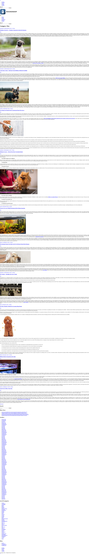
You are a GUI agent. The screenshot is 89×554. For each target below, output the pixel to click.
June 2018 (3, 486)
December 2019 (4, 471)
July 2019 (3, 475)
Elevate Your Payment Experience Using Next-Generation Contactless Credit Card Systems (15, 414)
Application (3, 503)
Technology (3, 19)
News (3, 524)
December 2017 (4, 491)
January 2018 (4, 490)
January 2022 (4, 450)
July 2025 (3, 421)
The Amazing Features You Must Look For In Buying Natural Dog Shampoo (14, 244)
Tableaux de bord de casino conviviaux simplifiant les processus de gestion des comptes (14, 413)
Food (2, 513)
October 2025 (4, 420)
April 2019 (3, 478)
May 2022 (3, 447)
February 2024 (4, 430)
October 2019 (4, 473)
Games (3, 18)
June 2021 (3, 456)
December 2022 (4, 441)
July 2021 (3, 455)
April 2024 (3, 428)
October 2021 (4, 453)
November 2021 (4, 452)
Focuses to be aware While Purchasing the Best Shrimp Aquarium (12, 208)
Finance (3, 21)
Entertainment (4, 510)
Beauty (3, 505)
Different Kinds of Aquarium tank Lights (8, 356)
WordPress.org (4, 545)
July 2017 (3, 495)
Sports (3, 531)
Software (3, 530)
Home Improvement (5, 518)
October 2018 (4, 483)
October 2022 (4, 443)
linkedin (3, 547)
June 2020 (3, 466)
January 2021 (4, 460)
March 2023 (3, 439)
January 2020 (4, 470)
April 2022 (3, 448)
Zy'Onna (13, 28)
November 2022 (4, 442)
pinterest (3, 5)
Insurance (3, 520)
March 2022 (3, 449)
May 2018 (3, 487)
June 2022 (3, 446)
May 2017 (3, 497)
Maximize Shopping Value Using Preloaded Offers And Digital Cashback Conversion (14, 415)
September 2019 (4, 474)
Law (2, 522)
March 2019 (3, 479)
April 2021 (3, 458)
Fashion (3, 511)
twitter (3, 3)
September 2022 (4, 444)
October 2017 (4, 493)
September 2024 (4, 424)
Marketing (3, 523)
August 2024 (4, 425)
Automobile (3, 504)
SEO (2, 527)
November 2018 (4, 482)
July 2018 (3, 485)
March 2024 (3, 429)
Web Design (3, 534)
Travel (3, 532)
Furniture (3, 514)
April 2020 (3, 468)
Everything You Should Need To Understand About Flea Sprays (12, 110)
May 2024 (3, 427)
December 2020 (4, 461)
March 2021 (3, 459)
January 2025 (4, 422)
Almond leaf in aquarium (39, 236)
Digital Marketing (4, 508)
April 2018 (3, 488)
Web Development (4, 535)
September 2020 (4, 464)
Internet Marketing (4, 521)
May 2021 (3, 457)
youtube (3, 4)
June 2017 (3, 496)
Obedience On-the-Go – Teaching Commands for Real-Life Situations (13, 30)
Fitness (3, 512)
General (3, 516)
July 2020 (3, 465)
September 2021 (4, 454)
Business (3, 20)
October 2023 (4, 433)
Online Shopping (4, 525)
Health (3, 17)
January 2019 (4, 480)
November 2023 (4, 432)
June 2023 (3, 436)
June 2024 (3, 426)
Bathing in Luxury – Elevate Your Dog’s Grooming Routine (11, 151)
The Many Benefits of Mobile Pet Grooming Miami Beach (11, 306)
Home (3, 517)
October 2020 (4, 463)
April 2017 (3, 498)
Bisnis (3, 506)
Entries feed (3, 543)
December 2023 (4, 431)
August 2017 (4, 494)
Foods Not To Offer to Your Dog (6, 388)
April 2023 (3, 438)
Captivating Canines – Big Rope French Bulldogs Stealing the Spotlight (13, 70)
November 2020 (4, 462)
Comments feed (4, 544)
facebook (3, 2)
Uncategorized (4, 533)
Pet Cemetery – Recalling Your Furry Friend (8, 274)
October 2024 (4, 423)
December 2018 (4, 481)
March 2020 (3, 469)
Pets (0, 72)
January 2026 (4, 419)
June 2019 (3, 476)
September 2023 (4, 434)
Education (3, 509)
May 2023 (3, 437)
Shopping (3, 528)
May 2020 (3, 467)
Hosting (3, 519)
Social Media (4, 529)
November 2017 (4, 492)
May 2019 (3, 477)
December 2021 (4, 451)
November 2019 (4, 472)
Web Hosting (4, 536)
